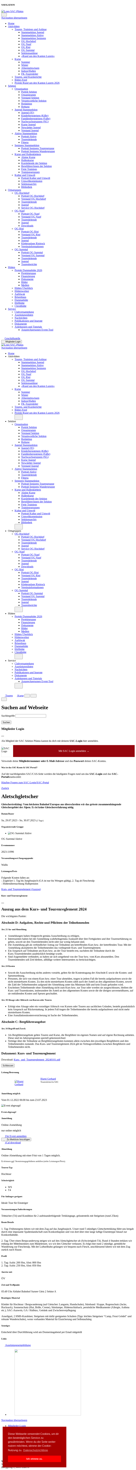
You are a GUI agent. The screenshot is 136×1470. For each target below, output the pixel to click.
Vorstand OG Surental (32, 255)
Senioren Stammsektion (27, 145)
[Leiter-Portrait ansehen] (23, 1083)
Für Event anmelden (16, 1136)
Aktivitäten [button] (14, 356)
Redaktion (26, 103)
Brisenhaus (20, 297)
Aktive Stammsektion (26, 133)
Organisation (21, 88)
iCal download (13, 1142)
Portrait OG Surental (32, 252)
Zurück (5, 788)
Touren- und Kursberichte (28, 77)
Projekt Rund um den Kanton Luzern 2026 (37, 82)
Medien (25, 285)
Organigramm (28, 94)
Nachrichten (21, 317)
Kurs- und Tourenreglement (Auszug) (21, 889)
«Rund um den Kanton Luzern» (38, 56)
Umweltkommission (31, 181)
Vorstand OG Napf (31, 216)
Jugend (25, 204)
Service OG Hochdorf (32, 207)
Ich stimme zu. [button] (34, 1458)
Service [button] (12, 660)
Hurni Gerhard (48, 1078)
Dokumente (27, 279)
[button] (18, 417)
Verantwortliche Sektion (33, 100)
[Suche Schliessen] (4, 699)
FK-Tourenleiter (29, 74)
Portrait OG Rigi (30, 231)
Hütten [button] (11, 613)
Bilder (24, 282)
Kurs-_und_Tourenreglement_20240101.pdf (37, 1059)
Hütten (11, 267)
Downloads (27, 225)
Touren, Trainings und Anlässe (31, 29)
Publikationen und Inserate (28, 320)
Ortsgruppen (14, 190)
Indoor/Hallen (28, 71)
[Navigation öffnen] (34, 695)
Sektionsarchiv (29, 184)
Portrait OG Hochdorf (32, 195)
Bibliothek (26, 187)
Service (12, 309)
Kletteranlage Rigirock (33, 243)
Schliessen (8, 1065)
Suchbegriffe (8, 715)
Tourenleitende (29, 139)
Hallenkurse (27, 160)
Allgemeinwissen (30, 68)
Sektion (12, 85)
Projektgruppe (28, 273)
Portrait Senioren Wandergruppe (38, 151)
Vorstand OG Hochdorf (33, 198)
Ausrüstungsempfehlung (18, 1345)
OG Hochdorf (28, 41)
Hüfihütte (20, 303)
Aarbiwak (20, 294)
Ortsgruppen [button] (14, 530)
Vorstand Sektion (30, 97)
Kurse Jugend (28, 124)
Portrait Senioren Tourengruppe (37, 148)
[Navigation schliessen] (4, 14)
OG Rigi (25, 47)
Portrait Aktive (28, 136)
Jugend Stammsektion (26, 109)
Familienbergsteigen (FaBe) (35, 118)
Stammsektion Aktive (32, 35)
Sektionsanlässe (29, 53)
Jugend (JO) (27, 112)
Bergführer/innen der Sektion (36, 166)
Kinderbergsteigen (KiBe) (34, 115)
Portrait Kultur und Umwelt (35, 178)
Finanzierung (28, 276)
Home (11, 23)
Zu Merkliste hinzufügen (18, 1139)
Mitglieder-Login (13, 341)
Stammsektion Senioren (33, 38)
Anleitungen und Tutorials (28, 326)
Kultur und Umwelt (25, 175)
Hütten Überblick (24, 288)
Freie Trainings (29, 169)
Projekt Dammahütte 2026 (28, 270)
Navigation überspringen (14, 17)
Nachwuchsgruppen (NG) (35, 121)
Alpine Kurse (28, 157)
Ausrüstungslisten (24, 314)
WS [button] (10, 1187)
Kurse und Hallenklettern (28, 154)
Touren (9, 695)
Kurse (18, 59)
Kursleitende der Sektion (34, 163)
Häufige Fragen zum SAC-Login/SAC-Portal (25, 782)
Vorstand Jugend (30, 130)
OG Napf (26, 44)
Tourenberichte (29, 264)
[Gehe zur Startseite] (12, 11)
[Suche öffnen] (27, 695)
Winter (24, 65)
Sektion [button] (12, 421)
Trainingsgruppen (30, 172)
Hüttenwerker (22, 291)
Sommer (25, 62)
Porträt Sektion (29, 91)
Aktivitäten (14, 26)
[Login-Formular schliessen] (2, 736)
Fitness (25, 142)
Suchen (6, 722)
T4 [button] (9, 1190)
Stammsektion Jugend (32, 32)
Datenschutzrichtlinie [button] (35, 1450)
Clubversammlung (24, 311)
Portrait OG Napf (30, 213)
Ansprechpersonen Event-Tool (37, 329)
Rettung (25, 106)
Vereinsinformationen (32, 246)
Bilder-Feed (21, 79)
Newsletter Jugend (31, 127)
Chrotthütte (20, 306)
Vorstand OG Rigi (30, 234)
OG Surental (27, 50)
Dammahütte (21, 300)
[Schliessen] (2, 903)
